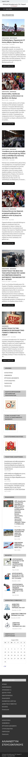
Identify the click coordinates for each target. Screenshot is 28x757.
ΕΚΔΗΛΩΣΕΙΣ (6, 698)
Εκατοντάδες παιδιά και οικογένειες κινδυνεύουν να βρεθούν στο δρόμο (12, 96)
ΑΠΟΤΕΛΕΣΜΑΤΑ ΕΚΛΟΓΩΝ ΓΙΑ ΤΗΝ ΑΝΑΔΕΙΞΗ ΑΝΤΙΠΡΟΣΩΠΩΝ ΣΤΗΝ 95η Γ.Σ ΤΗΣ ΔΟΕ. (18, 563)
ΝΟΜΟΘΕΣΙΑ (8, 375)
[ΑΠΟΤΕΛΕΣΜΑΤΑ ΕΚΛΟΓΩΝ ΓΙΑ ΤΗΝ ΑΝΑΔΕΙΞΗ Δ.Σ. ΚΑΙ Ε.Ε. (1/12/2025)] (7, 573)
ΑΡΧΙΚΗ (4, 684)
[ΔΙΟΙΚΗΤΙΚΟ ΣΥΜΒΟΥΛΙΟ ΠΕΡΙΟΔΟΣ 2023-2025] (7, 614)
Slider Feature (5, 38)
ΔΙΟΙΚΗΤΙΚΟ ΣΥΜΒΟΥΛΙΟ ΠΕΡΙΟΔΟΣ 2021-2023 (18, 624)
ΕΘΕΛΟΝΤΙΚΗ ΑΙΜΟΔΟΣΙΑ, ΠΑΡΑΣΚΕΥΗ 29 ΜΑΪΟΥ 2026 (19, 545)
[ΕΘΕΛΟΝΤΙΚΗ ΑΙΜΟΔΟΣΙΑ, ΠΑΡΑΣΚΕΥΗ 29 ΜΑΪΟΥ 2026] (8, 542)
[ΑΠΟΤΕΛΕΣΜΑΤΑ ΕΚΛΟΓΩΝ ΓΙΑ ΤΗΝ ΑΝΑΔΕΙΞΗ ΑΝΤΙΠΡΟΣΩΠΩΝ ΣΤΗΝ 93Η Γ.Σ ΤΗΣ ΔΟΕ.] (7, 584)
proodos (13, 44)
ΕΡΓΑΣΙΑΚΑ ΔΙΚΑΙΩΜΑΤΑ (11, 378)
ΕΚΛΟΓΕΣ (5, 706)
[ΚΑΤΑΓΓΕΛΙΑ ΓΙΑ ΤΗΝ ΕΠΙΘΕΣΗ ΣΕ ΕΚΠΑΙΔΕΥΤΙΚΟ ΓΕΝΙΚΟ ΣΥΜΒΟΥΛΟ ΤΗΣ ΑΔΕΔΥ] (14, 318)
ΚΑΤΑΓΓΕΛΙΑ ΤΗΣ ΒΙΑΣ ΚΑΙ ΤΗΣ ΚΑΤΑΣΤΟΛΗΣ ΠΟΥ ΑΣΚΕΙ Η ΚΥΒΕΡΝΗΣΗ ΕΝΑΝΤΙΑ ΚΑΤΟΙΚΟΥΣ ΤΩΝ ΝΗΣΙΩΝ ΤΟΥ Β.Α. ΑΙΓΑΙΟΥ (13, 275)
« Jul (5, 666)
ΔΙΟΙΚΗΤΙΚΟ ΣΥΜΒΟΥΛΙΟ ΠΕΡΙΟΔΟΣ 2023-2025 (18, 614)
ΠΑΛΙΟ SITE (7, 386)
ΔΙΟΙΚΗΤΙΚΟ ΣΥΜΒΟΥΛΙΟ (9, 704)
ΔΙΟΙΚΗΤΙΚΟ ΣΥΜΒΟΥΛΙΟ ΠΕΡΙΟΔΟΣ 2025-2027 (18, 606)
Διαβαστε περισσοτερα (8, 66)
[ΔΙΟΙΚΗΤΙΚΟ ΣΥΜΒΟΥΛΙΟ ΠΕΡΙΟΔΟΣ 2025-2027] (7, 604)
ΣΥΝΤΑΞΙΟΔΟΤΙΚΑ (9, 380)
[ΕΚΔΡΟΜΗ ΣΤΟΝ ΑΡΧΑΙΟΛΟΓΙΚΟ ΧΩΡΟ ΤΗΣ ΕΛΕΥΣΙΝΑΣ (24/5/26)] (8, 530)
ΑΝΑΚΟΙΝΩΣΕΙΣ (13, 91)
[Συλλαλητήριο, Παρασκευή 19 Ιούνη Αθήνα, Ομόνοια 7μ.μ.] (14, 27)
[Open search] (24, 9)
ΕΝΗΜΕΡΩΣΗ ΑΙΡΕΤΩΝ (9, 701)
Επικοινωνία (5, 709)
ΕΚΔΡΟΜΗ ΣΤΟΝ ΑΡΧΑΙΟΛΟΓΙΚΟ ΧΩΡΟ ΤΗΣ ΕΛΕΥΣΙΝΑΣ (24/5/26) (19, 533)
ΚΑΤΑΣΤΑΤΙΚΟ (8, 372)
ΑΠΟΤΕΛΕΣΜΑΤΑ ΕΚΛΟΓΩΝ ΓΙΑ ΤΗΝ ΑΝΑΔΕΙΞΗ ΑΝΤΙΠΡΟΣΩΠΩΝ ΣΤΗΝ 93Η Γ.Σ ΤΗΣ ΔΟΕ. (18, 588)
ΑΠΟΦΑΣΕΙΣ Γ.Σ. (7, 690)
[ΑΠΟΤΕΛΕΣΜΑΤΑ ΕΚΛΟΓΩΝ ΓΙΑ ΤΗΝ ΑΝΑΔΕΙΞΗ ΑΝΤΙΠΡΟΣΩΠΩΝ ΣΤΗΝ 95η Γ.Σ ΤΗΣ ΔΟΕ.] (7, 559)
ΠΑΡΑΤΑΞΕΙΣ (8, 383)
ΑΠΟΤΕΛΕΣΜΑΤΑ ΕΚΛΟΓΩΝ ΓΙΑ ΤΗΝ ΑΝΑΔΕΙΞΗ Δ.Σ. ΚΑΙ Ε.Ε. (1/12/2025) (18, 576)
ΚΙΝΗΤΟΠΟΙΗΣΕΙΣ (13, 38)
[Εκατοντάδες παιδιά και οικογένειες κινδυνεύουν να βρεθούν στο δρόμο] (14, 81)
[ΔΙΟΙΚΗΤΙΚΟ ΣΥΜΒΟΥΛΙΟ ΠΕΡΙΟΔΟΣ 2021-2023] (7, 623)
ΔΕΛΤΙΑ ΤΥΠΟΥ (6, 692)
